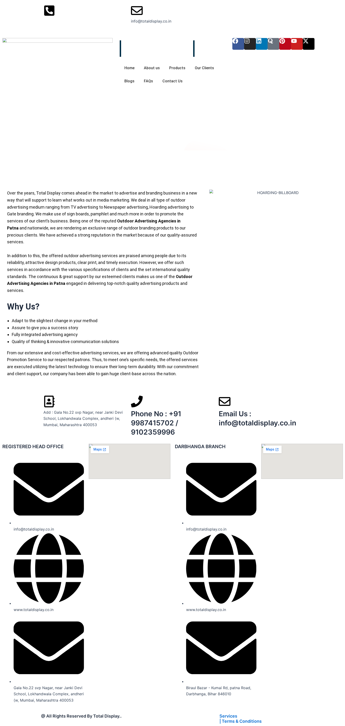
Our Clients (204, 68)
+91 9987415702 (58, 21)
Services (228, 716)
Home (129, 68)
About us (152, 68)
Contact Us (172, 81)
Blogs (129, 81)
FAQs (148, 81)
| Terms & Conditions (240, 721)
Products (177, 68)
